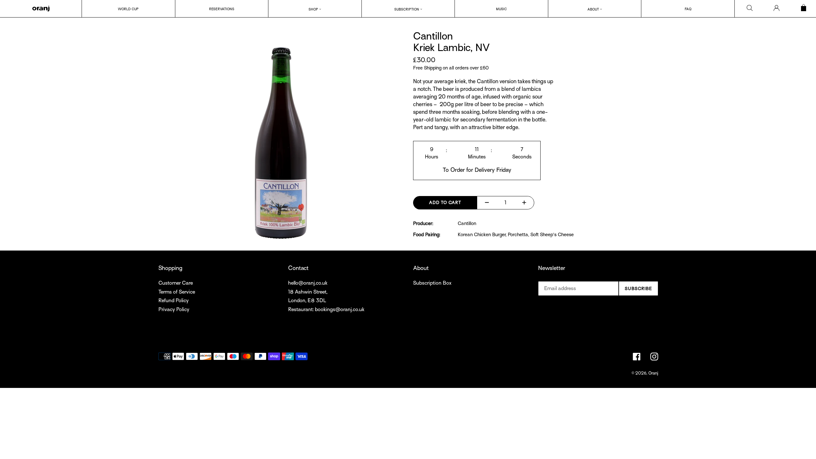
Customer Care (175, 283)
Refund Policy (173, 300)
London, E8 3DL (307, 300)
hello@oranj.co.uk (307, 283)
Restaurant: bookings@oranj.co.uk (326, 309)
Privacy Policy (173, 309)
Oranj (653, 373)
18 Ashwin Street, (307, 292)
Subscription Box (432, 283)
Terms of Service (176, 292)
